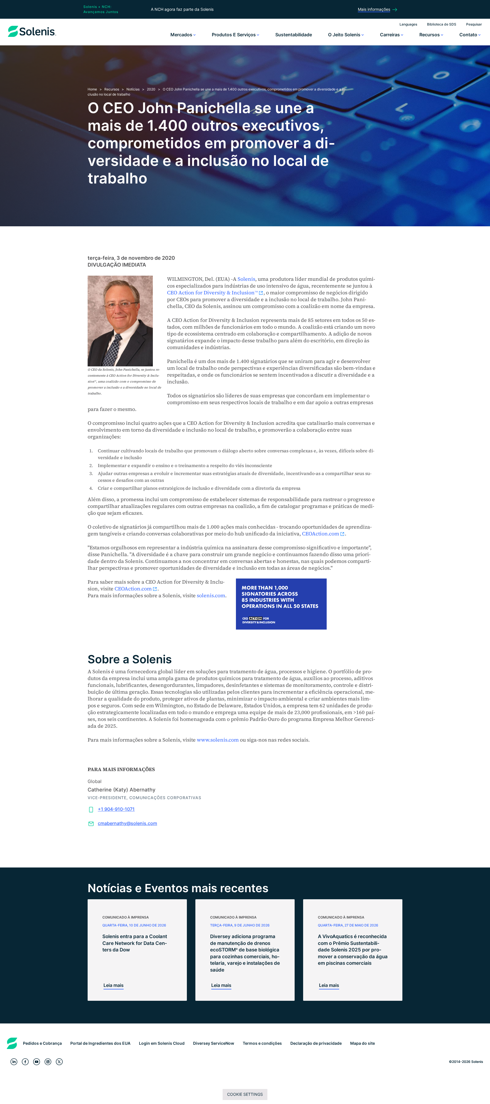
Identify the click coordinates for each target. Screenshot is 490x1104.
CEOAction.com (320, 533)
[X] (59, 1061)
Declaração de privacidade (316, 1043)
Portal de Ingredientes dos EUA (100, 1043)
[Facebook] (25, 1061)
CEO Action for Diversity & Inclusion (212, 292)
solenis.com (211, 595)
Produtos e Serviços (234, 34)
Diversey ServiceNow (213, 1043)
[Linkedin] (14, 1061)
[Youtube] (36, 1061)
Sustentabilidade (293, 34)
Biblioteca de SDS (441, 24)
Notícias (133, 89)
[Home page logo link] (32, 36)
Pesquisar (474, 24)
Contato (468, 34)
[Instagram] (48, 1061)
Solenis (246, 278)
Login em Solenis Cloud (162, 1043)
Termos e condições (262, 1043)
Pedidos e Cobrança (42, 1043)
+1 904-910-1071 (116, 809)
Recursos (430, 34)
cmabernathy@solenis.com (127, 823)
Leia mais (114, 985)
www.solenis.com (218, 739)
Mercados (181, 34)
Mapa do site (362, 1043)
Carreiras (390, 34)
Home (92, 89)
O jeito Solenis (345, 34)
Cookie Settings (245, 1094)
